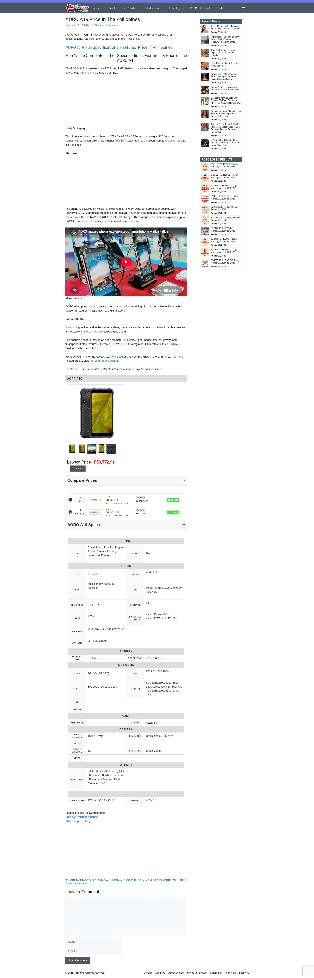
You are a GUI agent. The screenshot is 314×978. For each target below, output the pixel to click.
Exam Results (127, 8)
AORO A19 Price (127, 879)
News (96, 8)
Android (73, 879)
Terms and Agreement (237, 972)
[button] (221, 8)
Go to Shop (173, 500)
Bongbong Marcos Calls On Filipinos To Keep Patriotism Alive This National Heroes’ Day (226, 100)
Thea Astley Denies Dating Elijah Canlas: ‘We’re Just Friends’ (223, 52)
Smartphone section (106, 360)
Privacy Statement (197, 972)
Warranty (141, 498)
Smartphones (113, 25)
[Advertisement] (126, 102)
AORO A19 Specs (147, 879)
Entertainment (151, 8)
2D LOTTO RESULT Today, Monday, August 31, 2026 (224, 250)
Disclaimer (216, 972)
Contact (148, 972)
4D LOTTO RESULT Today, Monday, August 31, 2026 (224, 186)
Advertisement (176, 972)
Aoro (80, 879)
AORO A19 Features (107, 879)
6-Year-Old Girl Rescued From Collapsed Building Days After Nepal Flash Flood (225, 142)
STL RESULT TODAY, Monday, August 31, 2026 (225, 218)
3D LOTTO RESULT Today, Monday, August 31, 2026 (224, 240)
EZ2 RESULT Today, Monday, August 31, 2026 (225, 208)
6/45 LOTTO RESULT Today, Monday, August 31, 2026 (224, 176)
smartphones (80, 883)
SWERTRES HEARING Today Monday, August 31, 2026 (225, 261)
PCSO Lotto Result (200, 8)
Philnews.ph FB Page (78, 821)
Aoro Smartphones (166, 879)
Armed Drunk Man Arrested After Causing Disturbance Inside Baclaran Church (223, 76)
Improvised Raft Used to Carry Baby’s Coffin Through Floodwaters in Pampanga (225, 39)
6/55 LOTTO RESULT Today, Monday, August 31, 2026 (224, 165)
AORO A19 (90, 879)
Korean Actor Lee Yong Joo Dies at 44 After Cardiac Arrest (225, 88)
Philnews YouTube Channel (81, 816)
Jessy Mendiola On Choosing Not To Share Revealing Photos (226, 27)
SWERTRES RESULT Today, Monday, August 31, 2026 (225, 197)
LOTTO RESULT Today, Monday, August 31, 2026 (223, 229)
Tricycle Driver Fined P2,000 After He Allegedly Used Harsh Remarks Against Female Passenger (225, 128)
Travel (111, 8)
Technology (175, 8)
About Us (160, 972)
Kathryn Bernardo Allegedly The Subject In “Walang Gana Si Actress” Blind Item (226, 113)
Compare (79, 468)
